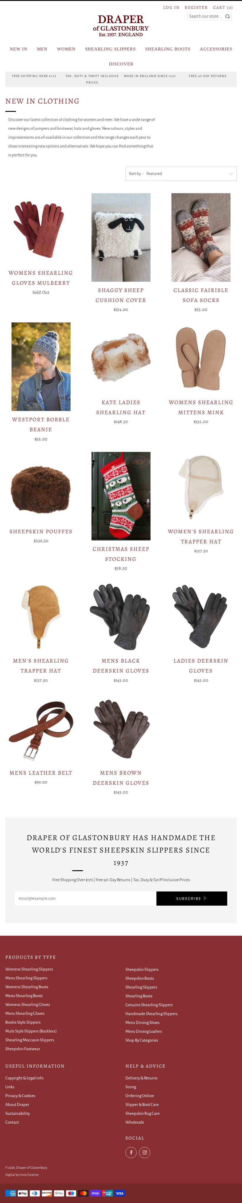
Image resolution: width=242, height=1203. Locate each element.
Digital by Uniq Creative (22, 1174)
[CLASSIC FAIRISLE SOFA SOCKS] (201, 237)
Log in (171, 7)
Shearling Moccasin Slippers (29, 1040)
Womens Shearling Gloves (27, 1004)
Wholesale (134, 1122)
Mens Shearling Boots (24, 996)
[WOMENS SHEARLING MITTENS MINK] (201, 358)
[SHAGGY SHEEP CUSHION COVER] (120, 237)
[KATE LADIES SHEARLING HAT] (120, 358)
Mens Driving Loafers (143, 1031)
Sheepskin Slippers (142, 969)
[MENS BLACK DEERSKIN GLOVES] (120, 616)
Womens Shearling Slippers (29, 969)
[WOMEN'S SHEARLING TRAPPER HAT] (201, 487)
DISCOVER (121, 64)
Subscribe (188, 898)
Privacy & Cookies (20, 1096)
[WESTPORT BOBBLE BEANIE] (40, 366)
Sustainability (17, 1113)
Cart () (223, 7)
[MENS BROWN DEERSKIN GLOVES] (120, 728)
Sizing (130, 1087)
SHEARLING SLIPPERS (110, 49)
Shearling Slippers (141, 987)
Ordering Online (139, 1096)
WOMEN (66, 49)
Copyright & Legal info (24, 1078)
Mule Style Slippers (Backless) (31, 1031)
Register (196, 7)
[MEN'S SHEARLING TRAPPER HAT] (40, 616)
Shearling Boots (139, 996)
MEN (42, 49)
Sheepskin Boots (139, 978)
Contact (12, 1122)
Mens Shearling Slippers (26, 978)
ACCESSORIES (216, 49)
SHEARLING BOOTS (167, 49)
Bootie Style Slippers (23, 1022)
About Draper (17, 1104)
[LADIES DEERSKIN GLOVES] (201, 616)
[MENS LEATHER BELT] (40, 728)
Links (9, 1087)
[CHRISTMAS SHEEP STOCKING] (120, 496)
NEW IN (18, 49)
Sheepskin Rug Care (142, 1113)
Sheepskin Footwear (22, 1049)
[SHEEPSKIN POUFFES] (40, 487)
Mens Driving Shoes (142, 1022)
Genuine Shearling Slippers (149, 1005)
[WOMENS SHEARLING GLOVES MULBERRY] (40, 228)
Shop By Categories (141, 1040)
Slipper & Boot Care (142, 1104)
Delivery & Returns (141, 1078)
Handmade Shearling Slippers (151, 1014)
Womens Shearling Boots (26, 987)
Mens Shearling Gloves (25, 1013)
